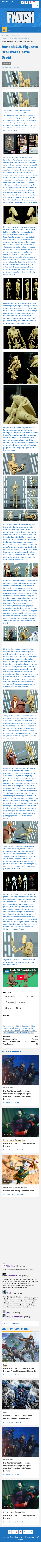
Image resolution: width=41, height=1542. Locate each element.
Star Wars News (9, 1032)
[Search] (37, 30)
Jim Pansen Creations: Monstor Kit (30, 1040)
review (17, 1030)
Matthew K (19, 1103)
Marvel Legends (14, 1187)
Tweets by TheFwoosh (11, 1323)
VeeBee (16, 67)
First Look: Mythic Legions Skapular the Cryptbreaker (11, 1040)
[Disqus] (20, 1230)
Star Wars (26, 41)
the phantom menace (22, 1032)
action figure (11, 1026)
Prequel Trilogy (8, 1030)
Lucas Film (18, 1028)
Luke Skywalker (28, 1028)
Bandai (4, 41)
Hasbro (11, 1140)
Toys (32, 41)
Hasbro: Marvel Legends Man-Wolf (18, 1191)
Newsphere (30, 1537)
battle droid (26, 1026)
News (5, 1365)
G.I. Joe (5, 1140)
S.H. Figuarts (18, 41)
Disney (11, 1028)
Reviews (10, 41)
